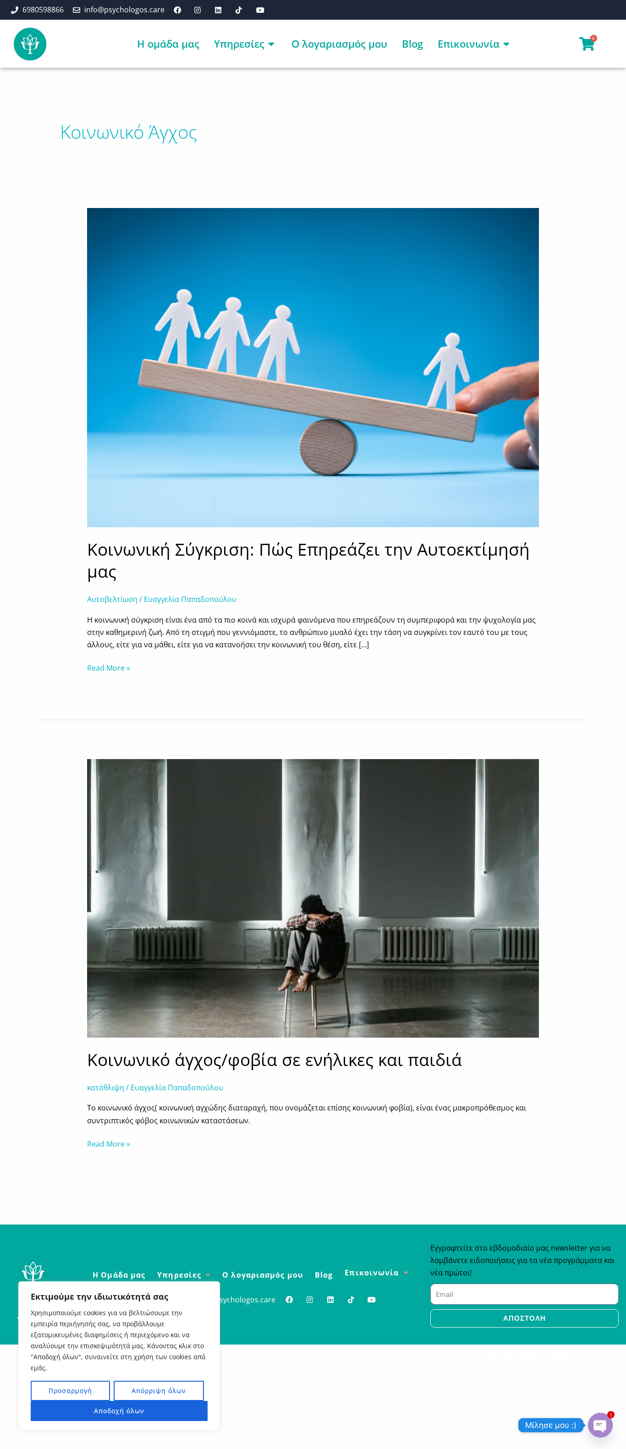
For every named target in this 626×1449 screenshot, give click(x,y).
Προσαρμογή (70, 1390)
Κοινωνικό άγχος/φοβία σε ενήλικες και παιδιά (274, 1059)
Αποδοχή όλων (119, 1410)
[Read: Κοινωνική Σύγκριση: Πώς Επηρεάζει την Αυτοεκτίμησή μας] (313, 367)
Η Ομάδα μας (119, 1275)
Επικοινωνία (372, 1273)
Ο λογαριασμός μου (262, 1275)
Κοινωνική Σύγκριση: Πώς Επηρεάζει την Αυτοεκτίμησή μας (308, 560)
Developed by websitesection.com (524, 1353)
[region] (119, 1356)
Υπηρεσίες (179, 1275)
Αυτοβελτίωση (112, 599)
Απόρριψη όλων (159, 1390)
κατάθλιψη (105, 1088)
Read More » (108, 667)
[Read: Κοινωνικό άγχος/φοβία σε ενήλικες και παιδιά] (313, 897)
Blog (324, 1275)
